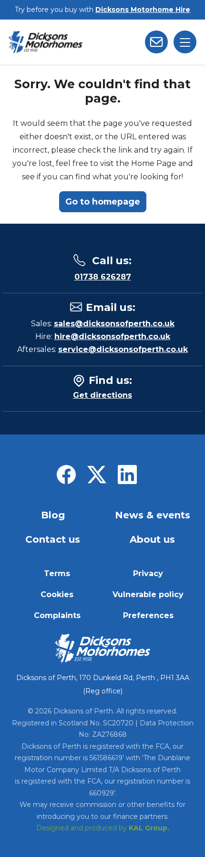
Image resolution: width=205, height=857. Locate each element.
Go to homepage (102, 201)
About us (152, 539)
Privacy (148, 573)
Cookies (57, 594)
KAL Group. (149, 828)
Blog (53, 515)
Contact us (52, 539)
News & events (152, 515)
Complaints (57, 615)
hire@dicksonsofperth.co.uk (112, 336)
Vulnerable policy (148, 594)
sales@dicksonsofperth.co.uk (114, 323)
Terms (57, 573)
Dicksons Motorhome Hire (142, 9)
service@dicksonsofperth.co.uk (123, 349)
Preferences (148, 615)
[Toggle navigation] (185, 42)
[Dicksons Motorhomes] (45, 42)
